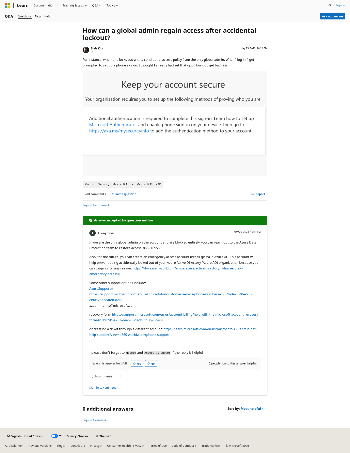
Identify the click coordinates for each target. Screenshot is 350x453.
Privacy (94, 446)
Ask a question (332, 16)
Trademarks (210, 446)
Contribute (77, 446)
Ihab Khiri (97, 48)
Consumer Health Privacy (124, 446)
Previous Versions (40, 446)
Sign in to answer (94, 420)
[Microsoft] (7, 5)
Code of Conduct (183, 446)
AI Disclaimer (14, 446)
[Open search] (330, 5)
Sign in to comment (96, 205)
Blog (60, 446)
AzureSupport (100, 288)
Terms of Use (158, 446)
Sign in (340, 5)
